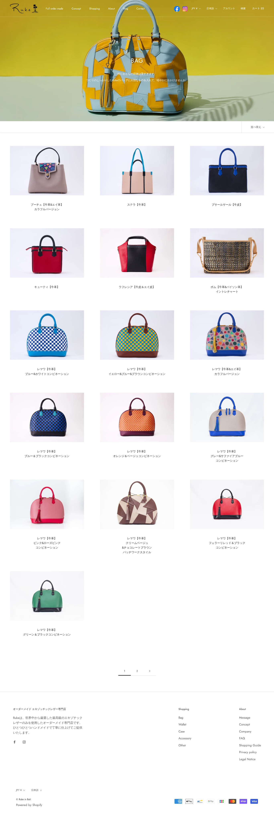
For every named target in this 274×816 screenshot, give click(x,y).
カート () (258, 8)
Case (182, 731)
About (111, 8)
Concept (76, 8)
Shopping (94, 8)
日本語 (210, 8)
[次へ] (149, 671)
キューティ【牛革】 (47, 287)
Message (244, 717)
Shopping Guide (250, 745)
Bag (181, 717)
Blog (125, 8)
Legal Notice (247, 759)
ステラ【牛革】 (137, 205)
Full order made (54, 8)
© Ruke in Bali (23, 799)
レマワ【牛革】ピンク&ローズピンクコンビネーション (47, 543)
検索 (243, 8)
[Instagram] (24, 741)
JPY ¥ (194, 8)
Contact (140, 8)
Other (182, 745)
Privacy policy (248, 752)
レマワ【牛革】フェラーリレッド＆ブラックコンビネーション (227, 543)
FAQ (242, 738)
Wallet (182, 724)
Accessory (185, 738)
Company (245, 731)
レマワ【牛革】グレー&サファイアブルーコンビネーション (227, 456)
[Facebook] (14, 741)
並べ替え (256, 127)
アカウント (229, 8)
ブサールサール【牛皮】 (227, 205)
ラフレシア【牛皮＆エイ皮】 (137, 287)
